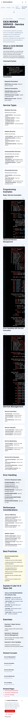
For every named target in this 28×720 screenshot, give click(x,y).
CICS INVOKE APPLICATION (11, 690)
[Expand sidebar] (14, 12)
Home (3, 7)
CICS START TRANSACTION (11, 692)
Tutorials (8, 7)
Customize (10, 714)
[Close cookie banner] (22, 701)
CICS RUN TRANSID (9, 694)
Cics (13, 7)
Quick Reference (18, 7)
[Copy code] (23, 64)
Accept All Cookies (10, 711)
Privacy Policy (8, 716)
